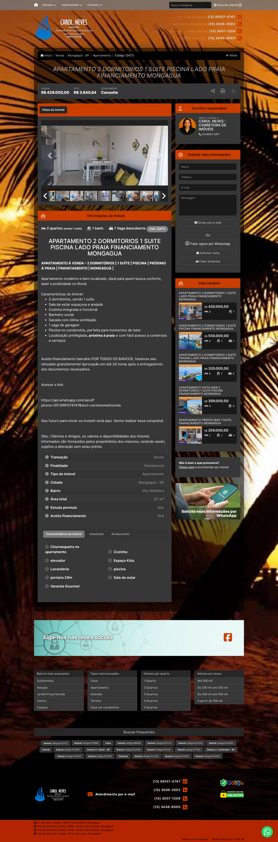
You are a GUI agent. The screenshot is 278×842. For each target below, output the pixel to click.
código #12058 (128, 749)
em (98, 749)
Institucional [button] (70, 5)
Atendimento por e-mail (114, 794)
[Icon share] (228, 637)
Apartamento (102, 55)
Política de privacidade (195, 839)
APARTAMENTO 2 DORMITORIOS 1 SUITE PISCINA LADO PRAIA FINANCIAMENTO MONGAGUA (207, 358)
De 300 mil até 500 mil (212, 694)
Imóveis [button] (47, 5)
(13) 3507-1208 (222, 31)
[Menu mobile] (36, 5)
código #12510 (100, 756)
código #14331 (69, 756)
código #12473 (56, 743)
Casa (94, 681)
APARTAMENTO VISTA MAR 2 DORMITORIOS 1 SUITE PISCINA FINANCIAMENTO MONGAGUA (201, 391)
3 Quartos (151, 694)
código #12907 (68, 749)
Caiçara (42, 707)
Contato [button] (93, 5)
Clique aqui (186, 467)
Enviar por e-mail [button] (209, 222)
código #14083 (221, 743)
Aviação (42, 687)
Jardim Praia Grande (51, 694)
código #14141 (159, 749)
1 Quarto (150, 681)
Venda (59, 55)
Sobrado (96, 694)
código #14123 (146, 756)
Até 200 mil (205, 681)
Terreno (96, 701)
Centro (42, 701)
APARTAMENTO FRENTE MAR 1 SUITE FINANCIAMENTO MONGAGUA (205, 421)
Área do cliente (228, 5)
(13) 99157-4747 (221, 17)
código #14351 (177, 756)
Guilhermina (45, 681)
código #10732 (160, 743)
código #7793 (189, 749)
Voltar (233, 55)
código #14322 (208, 756)
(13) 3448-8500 (221, 38)
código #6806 (129, 743)
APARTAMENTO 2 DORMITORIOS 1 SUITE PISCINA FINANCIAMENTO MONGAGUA (207, 327)
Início (48, 55)
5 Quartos (151, 707)
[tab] (53, 109)
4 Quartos (151, 701)
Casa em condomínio (105, 707)
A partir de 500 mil (210, 701)
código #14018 (190, 743)
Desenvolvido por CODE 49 (228, 839)
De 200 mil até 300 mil (212, 687)
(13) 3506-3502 (221, 24)
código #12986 (86, 743)
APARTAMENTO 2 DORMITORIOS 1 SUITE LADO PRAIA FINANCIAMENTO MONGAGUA (207, 296)
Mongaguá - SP (78, 55)
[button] (50, 155)
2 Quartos (151, 687)
